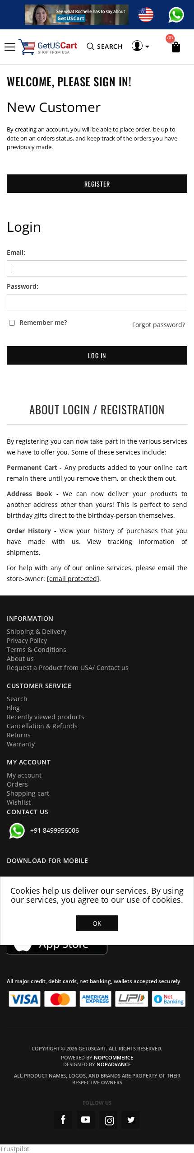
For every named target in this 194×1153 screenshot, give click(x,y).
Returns (19, 735)
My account (24, 775)
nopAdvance (114, 1064)
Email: (16, 252)
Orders (17, 784)
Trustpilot (14, 1148)
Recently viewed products (45, 716)
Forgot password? (158, 325)
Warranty (21, 744)
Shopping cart (28, 793)
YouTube (86, 1120)
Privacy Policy (27, 640)
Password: (22, 286)
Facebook (63, 1120)
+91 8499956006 (54, 830)
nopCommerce (113, 1057)
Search (17, 698)
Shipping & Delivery (36, 631)
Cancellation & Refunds (42, 726)
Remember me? (43, 322)
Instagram (108, 1120)
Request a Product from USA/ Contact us (68, 667)
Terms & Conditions (36, 649)
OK (97, 923)
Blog (13, 707)
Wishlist (19, 802)
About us (20, 658)
